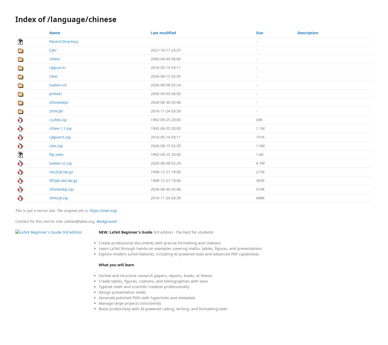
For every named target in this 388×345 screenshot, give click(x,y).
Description (307, 32)
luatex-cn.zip (60, 163)
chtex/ (54, 58)
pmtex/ (55, 93)
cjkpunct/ (57, 67)
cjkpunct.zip (60, 137)
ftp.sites (56, 154)
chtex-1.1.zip (60, 128)
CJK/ (52, 50)
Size (259, 32)
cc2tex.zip (58, 119)
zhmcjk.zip (58, 197)
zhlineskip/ (59, 102)
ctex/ (53, 76)
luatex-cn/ (58, 84)
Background (106, 221)
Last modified (163, 32)
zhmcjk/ (56, 111)
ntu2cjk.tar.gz (61, 171)
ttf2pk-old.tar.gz (63, 180)
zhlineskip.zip (61, 189)
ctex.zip (56, 145)
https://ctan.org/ (103, 210)
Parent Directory (63, 41)
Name (54, 32)
